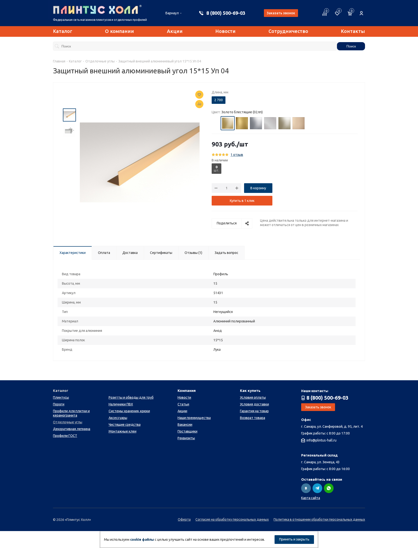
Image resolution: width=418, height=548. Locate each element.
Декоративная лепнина (71, 429)
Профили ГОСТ (65, 436)
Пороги (58, 404)
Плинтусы (61, 397)
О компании (119, 31)
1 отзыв (237, 155)
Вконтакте (306, 488)
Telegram (317, 488)
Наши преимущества (194, 418)
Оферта (184, 519)
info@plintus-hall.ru (321, 440)
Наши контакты (314, 391)
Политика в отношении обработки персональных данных (319, 519)
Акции (175, 31)
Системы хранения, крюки (129, 411)
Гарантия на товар (254, 411)
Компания (187, 390)
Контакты (353, 31)
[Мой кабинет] (361, 10)
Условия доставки (254, 404)
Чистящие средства (125, 424)
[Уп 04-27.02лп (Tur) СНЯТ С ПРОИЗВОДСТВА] (140, 162)
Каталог (62, 31)
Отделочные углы (67, 422)
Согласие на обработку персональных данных (232, 519)
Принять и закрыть (294, 539)
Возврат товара (252, 418)
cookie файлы (142, 539)
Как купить (250, 390)
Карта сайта (310, 498)
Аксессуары (118, 418)
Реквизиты (186, 438)
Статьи (183, 404)
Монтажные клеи (122, 431)
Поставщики (187, 431)
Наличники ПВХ (121, 404)
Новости (225, 31)
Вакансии (185, 424)
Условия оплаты (253, 397)
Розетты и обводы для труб (131, 397)
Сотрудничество (288, 31)
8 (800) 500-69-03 (225, 13)
